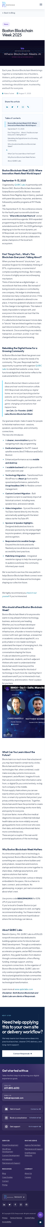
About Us (28, 1173)
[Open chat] (39, 1222)
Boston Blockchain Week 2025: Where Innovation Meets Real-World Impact (22, 124)
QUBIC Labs (20, 185)
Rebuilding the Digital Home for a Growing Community (23, 139)
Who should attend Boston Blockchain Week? (22, 145)
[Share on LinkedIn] (7, 107)
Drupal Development (10, 1145)
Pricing (4, 1185)
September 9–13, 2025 (16, 129)
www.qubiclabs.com (24, 989)
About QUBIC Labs (14, 161)
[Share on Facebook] (17, 107)
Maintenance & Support (11, 1163)
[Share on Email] (23, 107)
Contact (5, 1181)
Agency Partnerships (33, 1145)
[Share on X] (12, 107)
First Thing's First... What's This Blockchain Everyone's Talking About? (23, 134)
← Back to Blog (8, 13)
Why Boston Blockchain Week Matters (22, 157)
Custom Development (11, 1155)
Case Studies (7, 1177)
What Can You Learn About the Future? (21, 154)
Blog (4, 1173)
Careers (28, 1177)
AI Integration (7, 1159)
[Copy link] (28, 107)
